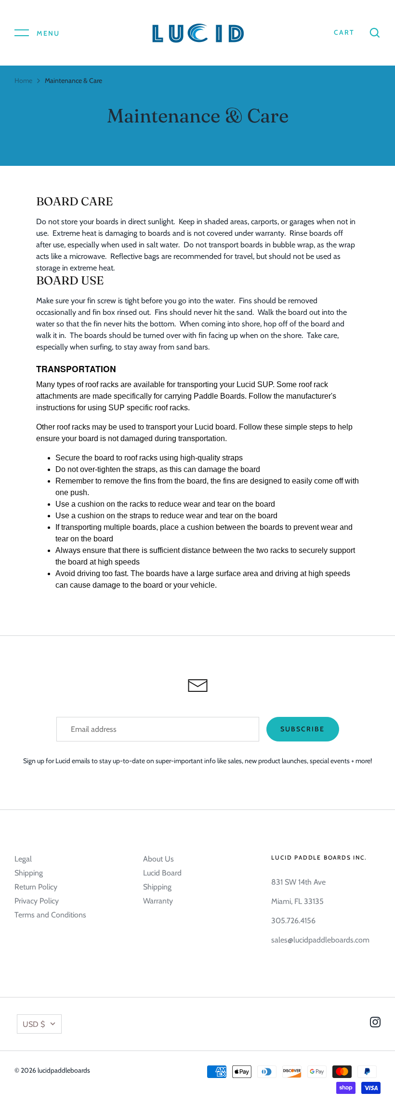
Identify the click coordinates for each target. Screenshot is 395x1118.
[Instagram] (375, 1024)
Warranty (158, 900)
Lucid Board (162, 872)
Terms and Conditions (50, 914)
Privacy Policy (36, 900)
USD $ (34, 1024)
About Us (158, 858)
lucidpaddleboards (64, 1070)
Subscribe (302, 729)
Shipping (28, 872)
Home (23, 80)
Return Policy (35, 886)
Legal (23, 858)
